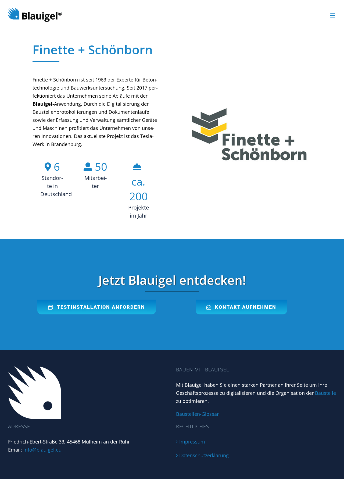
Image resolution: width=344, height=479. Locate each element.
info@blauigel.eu (42, 449)
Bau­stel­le (325, 393)
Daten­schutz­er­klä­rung (204, 455)
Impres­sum (192, 441)
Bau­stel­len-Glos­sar (197, 414)
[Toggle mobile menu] (333, 15)
